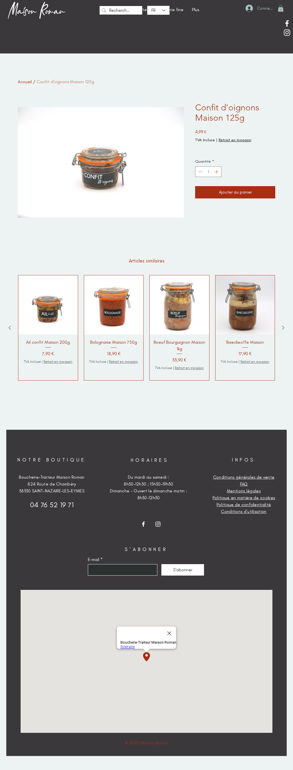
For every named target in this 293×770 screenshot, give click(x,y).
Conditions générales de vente (244, 477)
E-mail (93, 560)
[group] (146, 328)
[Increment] (217, 172)
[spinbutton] (208, 172)
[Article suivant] (283, 327)
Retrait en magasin (235, 140)
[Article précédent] (9, 327)
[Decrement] (199, 172)
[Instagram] (287, 32)
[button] (281, 8)
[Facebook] (287, 23)
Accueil (25, 81)
